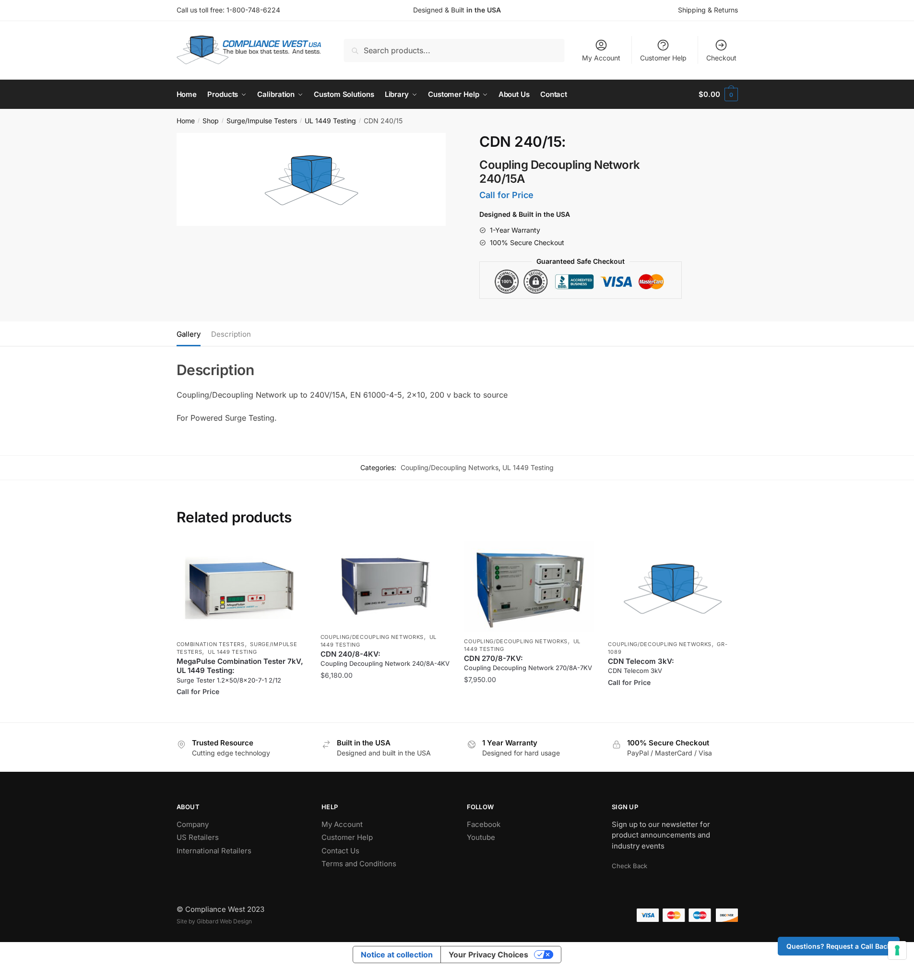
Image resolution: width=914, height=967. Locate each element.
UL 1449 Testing (330, 121)
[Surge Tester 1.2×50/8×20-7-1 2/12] (241, 588)
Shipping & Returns (708, 10)
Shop (210, 121)
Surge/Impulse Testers (261, 121)
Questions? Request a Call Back (838, 946)
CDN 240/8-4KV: (385, 658)
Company (193, 824)
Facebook (483, 824)
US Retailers (198, 837)
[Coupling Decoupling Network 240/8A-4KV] (385, 584)
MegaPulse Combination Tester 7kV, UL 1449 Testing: (240, 670)
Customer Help (663, 58)
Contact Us (340, 850)
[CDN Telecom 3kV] (672, 588)
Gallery (189, 334)
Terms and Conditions (358, 863)
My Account (601, 58)
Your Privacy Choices (488, 954)
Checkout (721, 58)
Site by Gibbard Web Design (214, 921)
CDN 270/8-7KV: (528, 663)
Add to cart (385, 711)
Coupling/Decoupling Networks (450, 467)
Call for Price (241, 711)
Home (186, 121)
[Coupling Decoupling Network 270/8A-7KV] (529, 586)
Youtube (481, 837)
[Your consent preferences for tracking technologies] (897, 950)
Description (231, 334)
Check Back (629, 866)
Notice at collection (397, 954)
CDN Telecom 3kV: (641, 666)
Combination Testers (211, 644)
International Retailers (214, 850)
